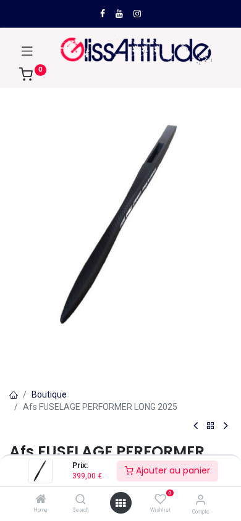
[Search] (81, 500)
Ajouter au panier (171, 470)
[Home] (40, 500)
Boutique (49, 394)
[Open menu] (120, 503)
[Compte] (200, 500)
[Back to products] (210, 426)
